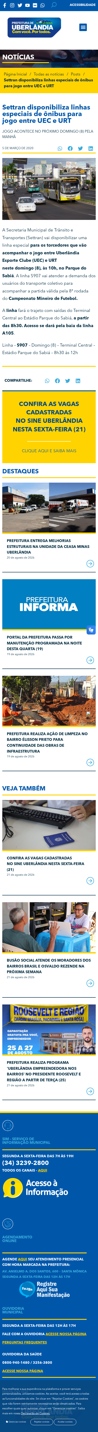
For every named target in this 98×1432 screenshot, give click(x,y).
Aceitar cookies (65, 1422)
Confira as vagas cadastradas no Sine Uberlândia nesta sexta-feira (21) (45, 864)
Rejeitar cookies (41, 1422)
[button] (83, 27)
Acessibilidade (83, 5)
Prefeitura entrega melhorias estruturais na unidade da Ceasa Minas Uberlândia (48, 546)
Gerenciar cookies (17, 1422)
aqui (42, 1170)
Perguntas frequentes (24, 1342)
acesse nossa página (66, 1334)
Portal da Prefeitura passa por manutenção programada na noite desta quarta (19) (44, 643)
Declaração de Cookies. (35, 1413)
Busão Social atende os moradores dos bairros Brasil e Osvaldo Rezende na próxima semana (49, 966)
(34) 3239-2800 (25, 1163)
